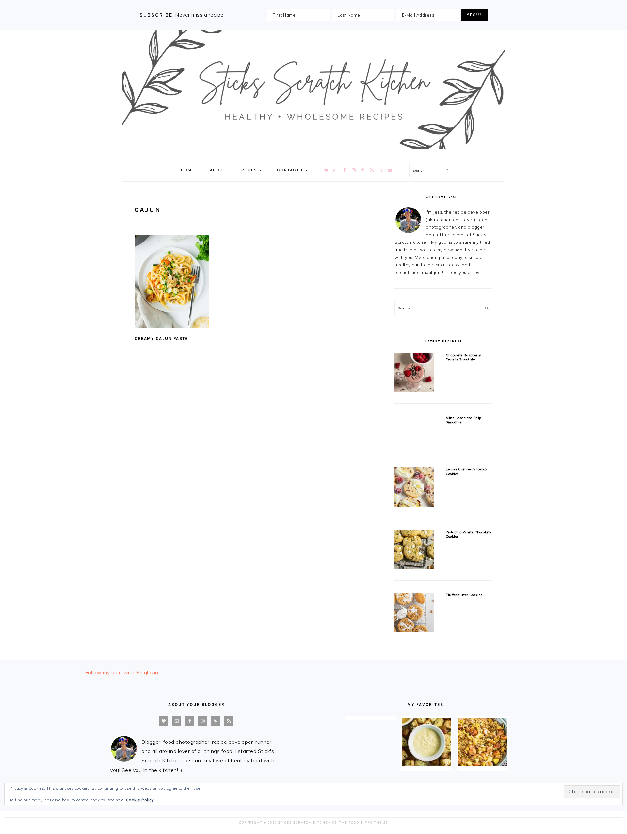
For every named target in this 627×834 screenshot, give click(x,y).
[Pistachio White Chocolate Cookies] (414, 551)
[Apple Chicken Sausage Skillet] (482, 764)
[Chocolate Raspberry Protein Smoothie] (414, 373)
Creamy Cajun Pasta (161, 338)
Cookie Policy (140, 799)
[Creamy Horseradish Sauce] (426, 764)
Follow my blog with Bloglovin (121, 672)
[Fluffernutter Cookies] (414, 613)
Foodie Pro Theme (368, 822)
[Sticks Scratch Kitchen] (313, 151)
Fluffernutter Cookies (464, 595)
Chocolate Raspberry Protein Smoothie (463, 357)
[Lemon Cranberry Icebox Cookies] (414, 488)
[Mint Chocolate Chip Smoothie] (414, 431)
